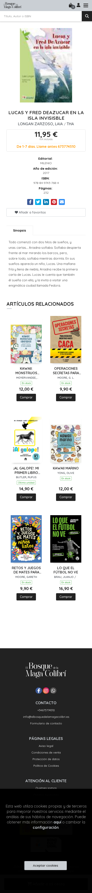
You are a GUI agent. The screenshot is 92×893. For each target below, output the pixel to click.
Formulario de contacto (46, 723)
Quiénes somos (46, 788)
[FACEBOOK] (39, 690)
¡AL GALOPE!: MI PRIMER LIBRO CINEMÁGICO (26, 470)
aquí (57, 822)
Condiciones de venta (46, 752)
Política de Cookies (46, 765)
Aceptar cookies (45, 865)
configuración (46, 827)
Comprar (26, 397)
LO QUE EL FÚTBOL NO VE (65, 570)
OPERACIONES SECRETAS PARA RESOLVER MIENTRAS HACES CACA (66, 370)
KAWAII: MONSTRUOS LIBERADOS (26, 370)
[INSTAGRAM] (46, 690)
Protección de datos (46, 759)
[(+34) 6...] (53, 690)
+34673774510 (46, 710)
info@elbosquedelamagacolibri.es (46, 716)
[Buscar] (87, 16)
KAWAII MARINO (66, 468)
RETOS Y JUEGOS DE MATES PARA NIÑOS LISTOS (26, 570)
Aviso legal (46, 746)
